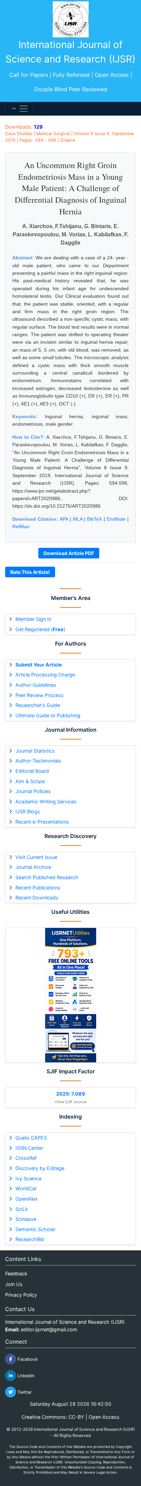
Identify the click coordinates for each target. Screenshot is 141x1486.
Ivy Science (28, 1178)
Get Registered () (40, 629)
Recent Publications (37, 888)
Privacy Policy (21, 1295)
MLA (77, 519)
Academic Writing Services (46, 801)
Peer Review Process (39, 695)
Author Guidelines (35, 685)
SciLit (21, 1209)
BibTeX (94, 519)
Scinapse (25, 1219)
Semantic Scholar (35, 1229)
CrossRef (26, 1158)
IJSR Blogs (27, 811)
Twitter (24, 1392)
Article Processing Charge (45, 674)
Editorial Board (32, 771)
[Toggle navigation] (19, 109)
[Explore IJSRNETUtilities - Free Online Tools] (70, 995)
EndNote (116, 519)
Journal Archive (33, 867)
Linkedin (25, 1375)
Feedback (16, 1273)
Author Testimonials (38, 761)
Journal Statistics (35, 751)
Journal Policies (33, 791)
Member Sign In (33, 619)
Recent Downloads (37, 897)
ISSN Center (29, 1148)
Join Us (14, 1284)
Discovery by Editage (39, 1168)
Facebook (27, 1359)
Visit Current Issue (36, 857)
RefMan (20, 526)
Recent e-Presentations (42, 822)
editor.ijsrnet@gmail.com (49, 1329)
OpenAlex (26, 1199)
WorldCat (26, 1188)
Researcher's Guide (37, 705)
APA (64, 519)
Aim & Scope (30, 781)
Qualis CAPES (31, 1138)
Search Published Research (46, 877)
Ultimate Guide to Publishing (47, 715)
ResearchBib (29, 1239)
